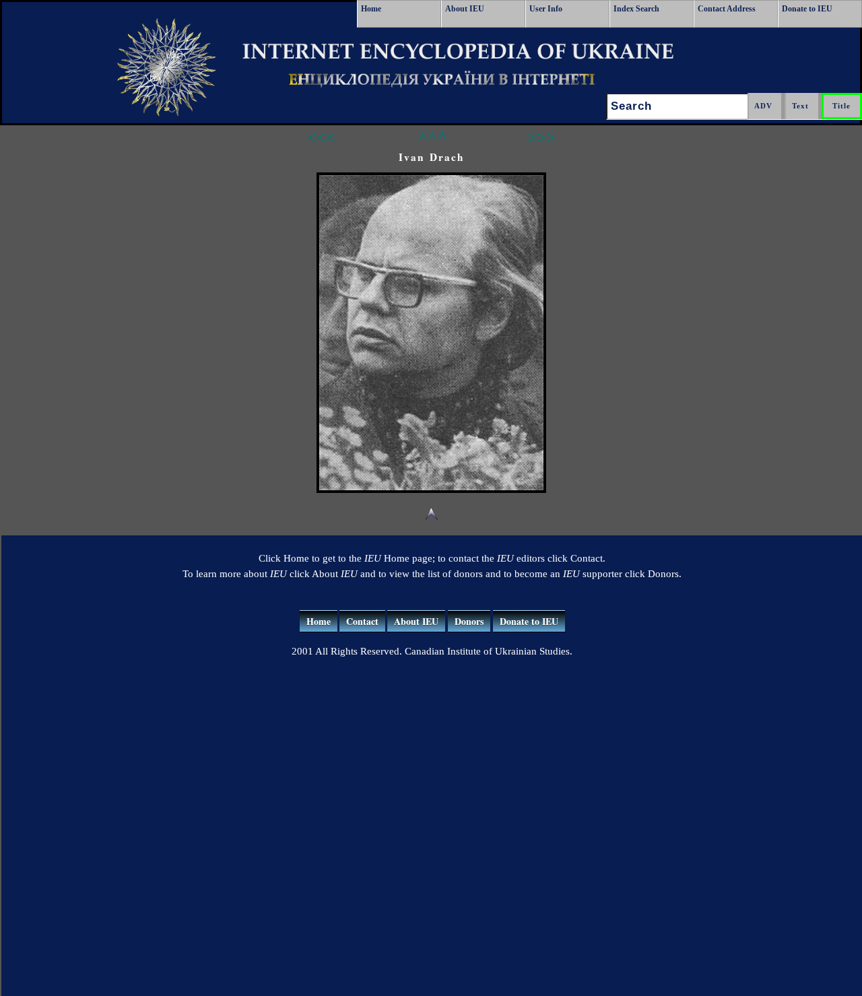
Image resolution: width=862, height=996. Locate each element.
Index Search (636, 8)
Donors (469, 621)
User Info (545, 8)
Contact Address (727, 8)
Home (371, 8)
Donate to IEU (807, 8)
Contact (362, 621)
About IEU (464, 8)
